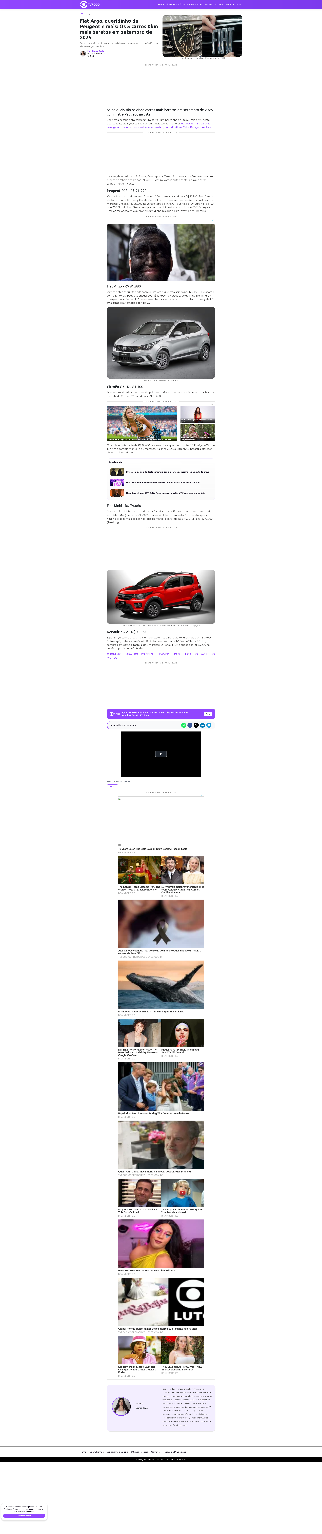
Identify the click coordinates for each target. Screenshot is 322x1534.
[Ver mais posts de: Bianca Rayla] (83, 54)
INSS (238, 4)
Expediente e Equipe (117, 1452)
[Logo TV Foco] (90, 4)
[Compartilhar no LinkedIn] (202, 725)
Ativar (208, 714)
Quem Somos (96, 1452)
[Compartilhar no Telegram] (208, 725)
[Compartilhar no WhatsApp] (183, 725)
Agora (208, 4)
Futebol (219, 4)
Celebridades (195, 4)
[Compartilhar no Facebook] (189, 725)
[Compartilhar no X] (196, 725)
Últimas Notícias (175, 4)
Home (161, 4)
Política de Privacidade (174, 1452)
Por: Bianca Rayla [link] (95, 51)
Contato (155, 1452)
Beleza (230, 4)
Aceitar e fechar (24, 1516)
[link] (121, 1406)
